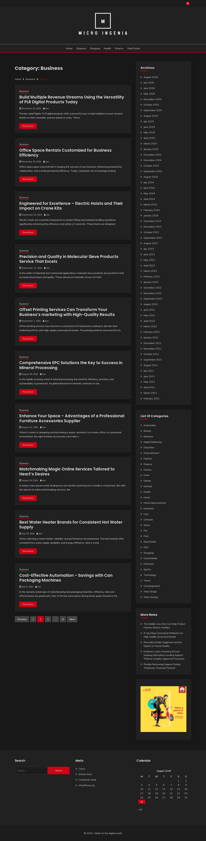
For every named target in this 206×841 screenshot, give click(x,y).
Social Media (150, 558)
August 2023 (151, 243)
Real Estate (133, 48)
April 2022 (149, 320)
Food (146, 475)
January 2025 (151, 149)
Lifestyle (148, 519)
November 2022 (153, 293)
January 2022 (151, 337)
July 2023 (149, 248)
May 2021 (149, 381)
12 (156, 789)
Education (149, 447)
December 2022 (152, 287)
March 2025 (150, 143)
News (147, 525)
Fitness (147, 469)
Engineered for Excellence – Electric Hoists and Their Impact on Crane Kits (71, 206)
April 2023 (149, 265)
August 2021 (151, 365)
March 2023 (150, 270)
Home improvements (155, 502)
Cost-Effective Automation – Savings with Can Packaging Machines (66, 578)
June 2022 (149, 309)
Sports (147, 569)
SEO (146, 547)
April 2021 (149, 387)
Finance (119, 48)
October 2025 (151, 104)
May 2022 (149, 315)
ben (47, 108)
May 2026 (149, 93)
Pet (145, 530)
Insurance (149, 508)
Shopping (95, 48)
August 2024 (151, 176)
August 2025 (151, 115)
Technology (150, 574)
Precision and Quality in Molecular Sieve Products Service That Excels (68, 259)
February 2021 (152, 398)
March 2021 (150, 392)
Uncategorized (152, 585)
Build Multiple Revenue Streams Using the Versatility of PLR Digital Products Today (71, 99)
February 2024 (152, 210)
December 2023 (152, 221)
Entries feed (85, 774)
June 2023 (149, 254)
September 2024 (153, 171)
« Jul (140, 809)
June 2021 (149, 376)
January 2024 (151, 215)
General (148, 486)
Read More (28, 126)
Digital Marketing (153, 441)
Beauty (147, 430)
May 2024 (149, 193)
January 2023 (151, 282)
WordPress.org (87, 785)
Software (149, 563)
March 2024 (150, 204)
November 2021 (153, 348)
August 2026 (151, 77)
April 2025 (149, 137)
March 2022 (150, 326)
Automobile (150, 425)
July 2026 (149, 82)
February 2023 (152, 276)
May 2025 (149, 132)
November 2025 (153, 99)
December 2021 (152, 343)
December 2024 (152, 154)
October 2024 (151, 165)
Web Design (150, 591)
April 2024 (149, 198)
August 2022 (151, 304)
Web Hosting (151, 597)
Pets (146, 536)
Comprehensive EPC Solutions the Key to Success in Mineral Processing (70, 365)
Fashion (148, 458)
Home (69, 48)
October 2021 (151, 354)
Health (107, 48)
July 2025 (149, 121)
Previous (22, 619)
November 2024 (153, 160)
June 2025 (149, 126)
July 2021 (149, 370)
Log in (82, 768)
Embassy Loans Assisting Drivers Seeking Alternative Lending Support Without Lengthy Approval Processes (164, 655)
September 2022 (153, 298)
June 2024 (149, 187)
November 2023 (153, 226)
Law (146, 513)
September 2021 (153, 359)
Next (72, 619)
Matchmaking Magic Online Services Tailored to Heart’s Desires (67, 471)
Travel (147, 580)
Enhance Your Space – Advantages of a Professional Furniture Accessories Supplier (71, 418)
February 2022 (152, 331)
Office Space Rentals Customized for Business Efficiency (65, 153)
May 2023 (149, 259)
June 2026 (149, 88)
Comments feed (87, 779)
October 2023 (151, 232)
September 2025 (153, 110)
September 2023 (153, 237)
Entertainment (151, 452)
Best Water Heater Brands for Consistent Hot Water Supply (70, 525)
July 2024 (149, 182)
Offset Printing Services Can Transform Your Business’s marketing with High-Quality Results (67, 312)
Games (147, 480)
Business (81, 48)
